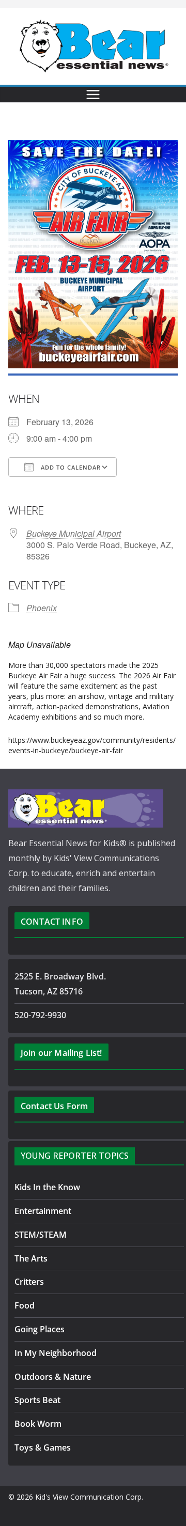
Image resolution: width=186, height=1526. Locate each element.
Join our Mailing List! (61, 1052)
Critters (29, 1281)
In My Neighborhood (55, 1353)
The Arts (31, 1258)
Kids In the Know (47, 1187)
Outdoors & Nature (52, 1376)
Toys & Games (42, 1447)
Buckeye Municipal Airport (73, 533)
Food (24, 1305)
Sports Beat (37, 1400)
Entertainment (42, 1211)
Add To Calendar (70, 467)
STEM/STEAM (40, 1234)
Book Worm (37, 1423)
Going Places (39, 1329)
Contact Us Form (54, 1106)
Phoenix (41, 608)
